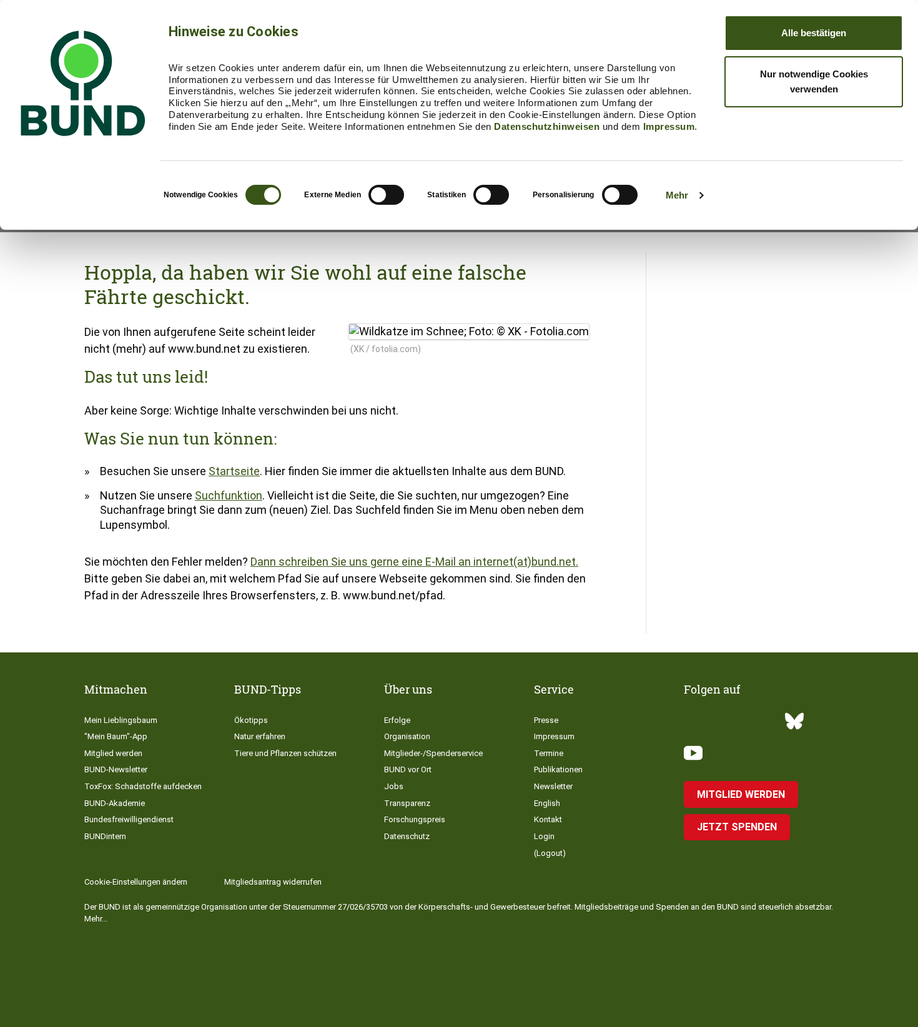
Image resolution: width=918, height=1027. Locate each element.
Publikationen (558, 769)
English (547, 803)
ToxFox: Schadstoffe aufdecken (143, 786)
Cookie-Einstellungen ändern (135, 882)
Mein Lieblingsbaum (120, 720)
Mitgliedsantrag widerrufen (273, 882)
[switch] (386, 195)
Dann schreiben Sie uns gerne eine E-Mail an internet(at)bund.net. (414, 561)
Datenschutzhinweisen (547, 126)
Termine (548, 753)
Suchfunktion (228, 495)
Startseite (234, 471)
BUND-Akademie (114, 803)
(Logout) (550, 853)
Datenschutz (407, 836)
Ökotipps (251, 720)
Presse (546, 720)
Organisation (407, 736)
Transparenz (407, 803)
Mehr (677, 195)
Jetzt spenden (737, 827)
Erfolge (397, 720)
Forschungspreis (414, 819)
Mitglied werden (113, 753)
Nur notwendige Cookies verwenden (814, 81)
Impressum (669, 126)
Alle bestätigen (813, 32)
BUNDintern (105, 836)
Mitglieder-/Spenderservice (433, 753)
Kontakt (548, 819)
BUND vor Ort (408, 769)
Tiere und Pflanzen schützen (285, 753)
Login (544, 836)
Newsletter (553, 786)
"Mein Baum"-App (115, 736)
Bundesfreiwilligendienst (129, 819)
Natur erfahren (259, 736)
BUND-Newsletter (115, 769)
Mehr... (95, 918)
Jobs (393, 786)
